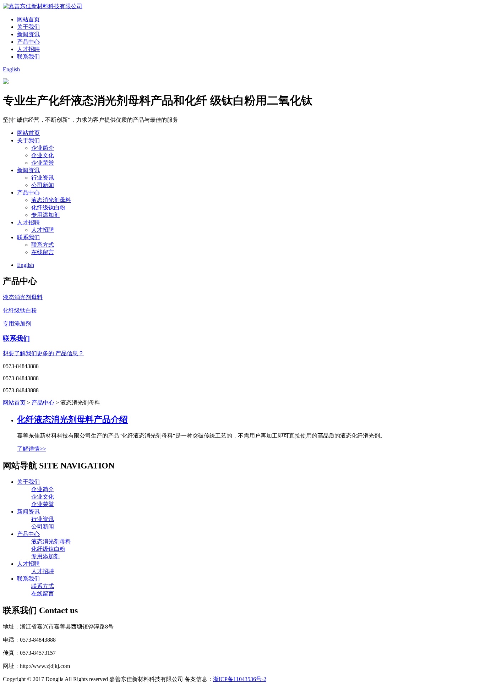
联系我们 (28, 57)
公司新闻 (42, 185)
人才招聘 (28, 49)
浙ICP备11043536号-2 (239, 679)
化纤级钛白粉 (48, 207)
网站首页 (28, 19)
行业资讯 (42, 178)
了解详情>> (31, 449)
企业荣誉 (42, 163)
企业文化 (42, 155)
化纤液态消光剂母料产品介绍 (72, 419)
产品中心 (28, 42)
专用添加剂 (45, 215)
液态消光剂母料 (51, 200)
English (11, 69)
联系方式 (42, 245)
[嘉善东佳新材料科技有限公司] (42, 6)
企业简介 (42, 148)
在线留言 (42, 252)
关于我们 (28, 27)
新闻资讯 (28, 34)
